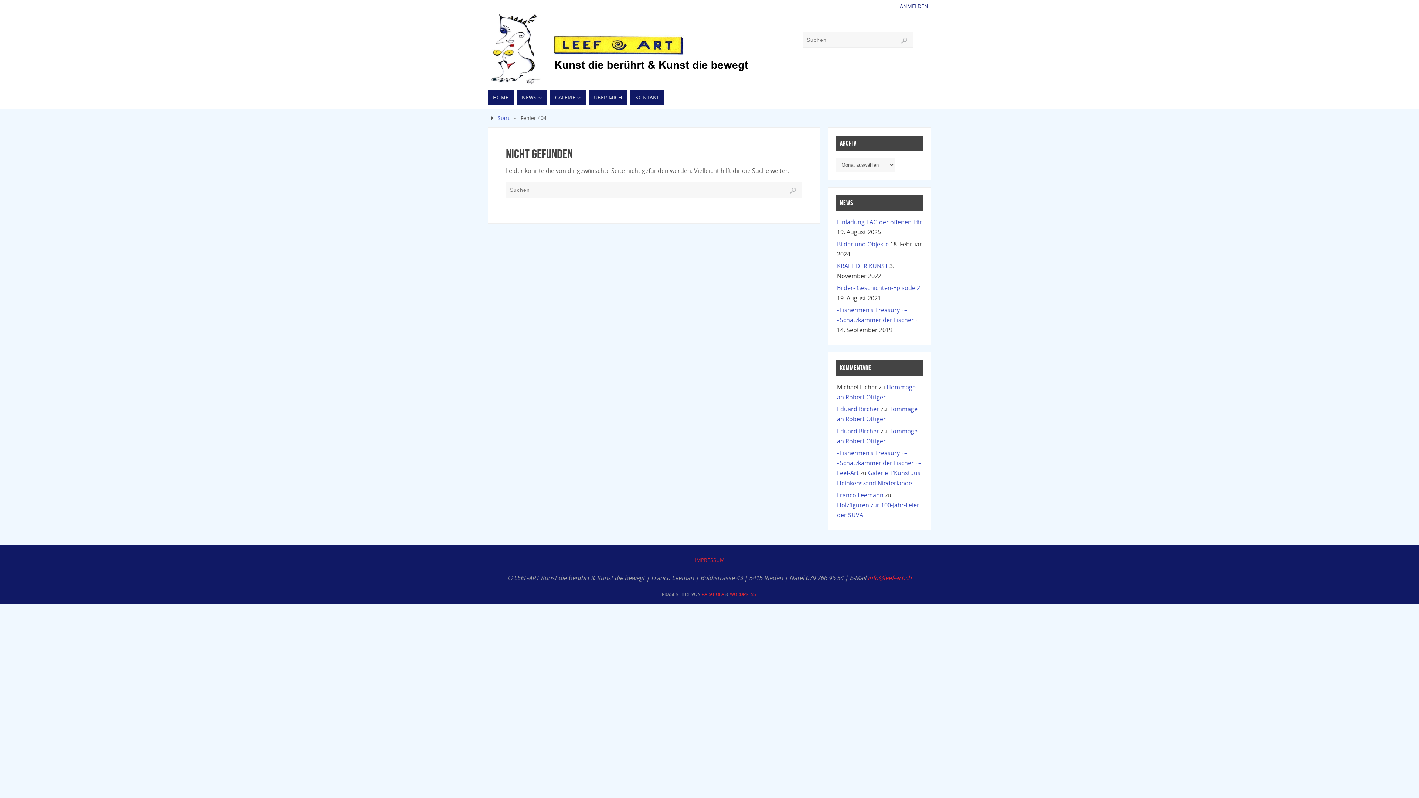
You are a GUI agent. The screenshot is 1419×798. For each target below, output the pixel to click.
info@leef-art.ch (890, 578)
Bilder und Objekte (863, 244)
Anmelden (914, 6)
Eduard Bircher (858, 409)
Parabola (713, 594)
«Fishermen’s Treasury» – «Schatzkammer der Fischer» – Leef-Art (879, 463)
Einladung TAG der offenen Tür (879, 222)
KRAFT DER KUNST (862, 266)
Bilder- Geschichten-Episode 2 (878, 288)
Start (504, 118)
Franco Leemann (860, 495)
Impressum (710, 559)
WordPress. (743, 594)
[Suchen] (904, 40)
